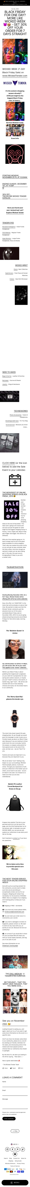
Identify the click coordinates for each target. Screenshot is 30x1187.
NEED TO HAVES (9, 372)
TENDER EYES (8, 223)
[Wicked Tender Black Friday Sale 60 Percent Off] (15, 136)
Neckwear (5, 380)
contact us (16, 838)
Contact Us (16, 1158)
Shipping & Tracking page (10, 945)
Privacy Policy (21, 1163)
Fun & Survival (10, 424)
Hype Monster (6, 238)
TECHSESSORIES (21, 411)
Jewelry (4, 384)
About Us (23, 1158)
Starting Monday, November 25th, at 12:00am (14, 176)
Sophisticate (9, 273)
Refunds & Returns (10, 1163)
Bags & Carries (6, 376)
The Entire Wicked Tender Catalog (14, 197)
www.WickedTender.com (14, 75)
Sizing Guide (18, 1161)
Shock (16, 269)
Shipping (11, 1161)
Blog (15, 1131)
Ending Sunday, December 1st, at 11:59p (14, 185)
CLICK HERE (8, 463)
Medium (15, 974)
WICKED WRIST (21, 265)
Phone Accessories (15, 415)
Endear (12, 279)
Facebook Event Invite (15, 567)
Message (5, 1099)
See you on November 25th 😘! (13, 1022)
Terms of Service (15, 1166)
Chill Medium (6, 232)
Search (6, 1158)
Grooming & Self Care (12, 421)
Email (4, 1090)
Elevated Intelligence (8, 226)
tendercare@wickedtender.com (14, 911)
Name (4, 1081)
